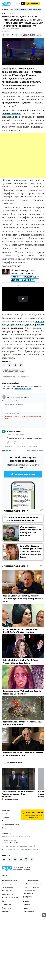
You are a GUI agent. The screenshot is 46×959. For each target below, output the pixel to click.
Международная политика (12, 884)
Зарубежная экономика (32, 884)
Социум (25, 898)
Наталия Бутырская (11, 799)
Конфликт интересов (31, 887)
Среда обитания (8, 908)
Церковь (5, 911)
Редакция (5, 817)
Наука (4, 901)
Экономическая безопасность (29, 892)
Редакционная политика (11, 824)
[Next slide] (42, 9)
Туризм (25, 908)
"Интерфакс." (9, 106)
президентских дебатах (16, 102)
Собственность (28, 911)
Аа (23, 3)
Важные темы (7, 9)
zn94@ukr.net (30, 846)
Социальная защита (30, 880)
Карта (4, 828)
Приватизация (7, 894)
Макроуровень (7, 887)
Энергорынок (7, 891)
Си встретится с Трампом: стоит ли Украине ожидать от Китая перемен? (17, 794)
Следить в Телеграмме (24, 474)
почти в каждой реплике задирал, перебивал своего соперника (23, 324)
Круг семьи (27, 905)
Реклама (5, 821)
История (26, 901)
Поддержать (34, 3)
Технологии (6, 905)
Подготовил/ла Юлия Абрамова (15, 377)
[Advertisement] (23, 155)
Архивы (4, 814)
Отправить (23, 423)
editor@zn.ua (35, 849)
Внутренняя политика (10, 880)
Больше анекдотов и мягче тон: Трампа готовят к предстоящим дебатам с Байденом (25, 275)
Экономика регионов (10, 898)
